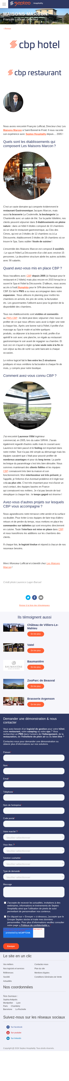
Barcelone (7, 1009)
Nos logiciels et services (13, 968)
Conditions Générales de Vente (48, 977)
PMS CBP (11, 318)
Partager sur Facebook (34, 597)
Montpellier (8, 1003)
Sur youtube (16, 1033)
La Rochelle (20, 1009)
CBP (28, 275)
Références (8, 973)
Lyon (18, 1003)
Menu (4, 4)
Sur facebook (16, 1027)
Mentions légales (41, 973)
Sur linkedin (16, 1038)
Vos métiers (8, 964)
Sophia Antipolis (10, 1000)
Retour (8, 29)
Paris (5, 1006)
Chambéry (15, 1006)
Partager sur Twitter (28, 597)
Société (6, 977)
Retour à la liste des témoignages (34, 605)
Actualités (7, 981)
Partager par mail (41, 597)
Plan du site (39, 968)
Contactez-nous (41, 964)
